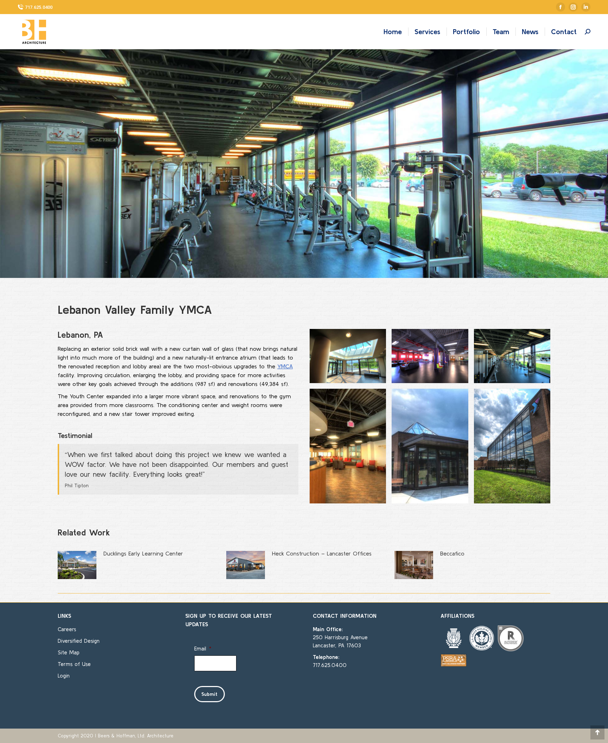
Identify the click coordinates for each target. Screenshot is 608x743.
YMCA (285, 366)
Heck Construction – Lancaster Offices (322, 553)
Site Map (69, 652)
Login (64, 676)
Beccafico (452, 553)
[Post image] (77, 565)
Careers (67, 629)
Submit (209, 694)
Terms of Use (74, 664)
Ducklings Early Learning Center (143, 553)
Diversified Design (79, 641)
